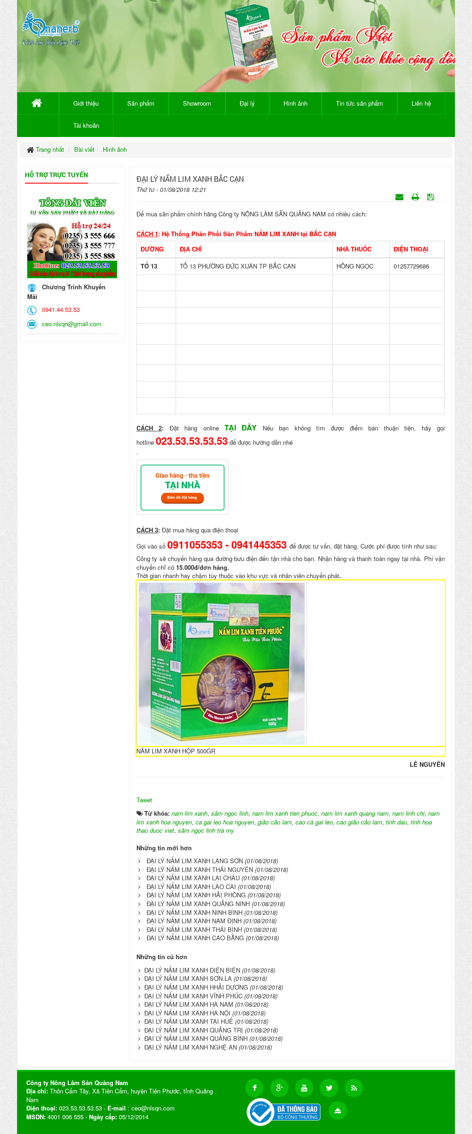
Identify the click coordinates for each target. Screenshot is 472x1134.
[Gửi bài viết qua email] (400, 196)
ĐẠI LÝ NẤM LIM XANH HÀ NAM (188, 1004)
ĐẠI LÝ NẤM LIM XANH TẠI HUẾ (188, 1021)
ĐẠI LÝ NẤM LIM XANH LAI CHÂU (193, 877)
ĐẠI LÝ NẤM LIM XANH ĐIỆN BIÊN (192, 970)
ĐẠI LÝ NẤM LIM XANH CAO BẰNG (195, 937)
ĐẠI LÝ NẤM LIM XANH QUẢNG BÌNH (196, 1038)
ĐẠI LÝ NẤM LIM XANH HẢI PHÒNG (196, 894)
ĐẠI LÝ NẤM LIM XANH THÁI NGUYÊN (200, 869)
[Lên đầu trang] (338, 1110)
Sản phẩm (140, 103)
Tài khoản (86, 125)
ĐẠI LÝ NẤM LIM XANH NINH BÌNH (194, 912)
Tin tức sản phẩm (359, 103)
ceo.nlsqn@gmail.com (69, 323)
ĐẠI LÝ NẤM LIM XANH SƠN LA (188, 978)
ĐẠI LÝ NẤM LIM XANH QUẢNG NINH (198, 903)
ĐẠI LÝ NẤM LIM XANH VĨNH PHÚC (193, 995)
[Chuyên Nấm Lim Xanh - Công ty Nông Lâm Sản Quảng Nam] (51, 26)
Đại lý (247, 103)
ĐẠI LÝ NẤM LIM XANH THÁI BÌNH (194, 929)
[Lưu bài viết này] (431, 196)
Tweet (144, 799)
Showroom (197, 103)
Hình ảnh (295, 103)
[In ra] (416, 196)
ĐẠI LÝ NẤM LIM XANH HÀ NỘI (187, 1013)
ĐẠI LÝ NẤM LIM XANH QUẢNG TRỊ (193, 1030)
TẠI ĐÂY (240, 427)
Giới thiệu (86, 103)
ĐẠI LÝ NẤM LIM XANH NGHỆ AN (190, 1047)
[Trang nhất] (38, 103)
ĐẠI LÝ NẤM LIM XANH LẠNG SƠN (195, 860)
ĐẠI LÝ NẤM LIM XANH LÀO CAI (191, 886)
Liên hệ (421, 103)
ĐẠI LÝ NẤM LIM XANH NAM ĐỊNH (194, 920)
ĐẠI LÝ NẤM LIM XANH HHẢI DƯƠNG (196, 987)
